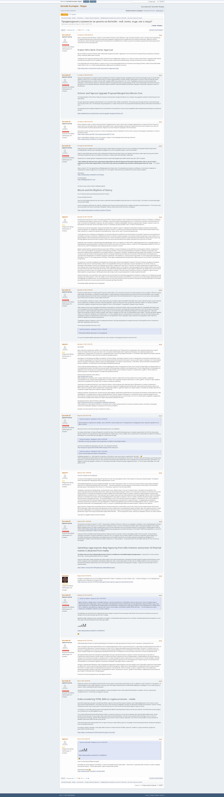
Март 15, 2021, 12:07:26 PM (83, 680)
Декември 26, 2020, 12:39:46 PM (84, 290)
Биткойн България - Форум (74, 6)
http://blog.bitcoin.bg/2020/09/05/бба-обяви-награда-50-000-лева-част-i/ (98, 447)
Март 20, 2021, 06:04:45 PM (83, 739)
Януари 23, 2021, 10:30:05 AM (84, 472)
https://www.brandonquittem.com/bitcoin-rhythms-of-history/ (94, 210)
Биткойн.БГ (66, 35)
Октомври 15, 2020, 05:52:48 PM (85, 75)
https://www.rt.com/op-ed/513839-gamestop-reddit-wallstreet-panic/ (96, 567)
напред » (159, 25)
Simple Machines (71, 795)
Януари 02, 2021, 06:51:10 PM (84, 415)
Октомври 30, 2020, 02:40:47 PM (85, 145)
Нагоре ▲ (162, 795)
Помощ (147, 795)
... (76, 30)
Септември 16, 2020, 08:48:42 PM (85, 34)
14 (87, 30)
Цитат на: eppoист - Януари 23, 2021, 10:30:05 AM (93, 598)
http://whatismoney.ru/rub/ (85, 376)
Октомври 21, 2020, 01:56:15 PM (85, 121)
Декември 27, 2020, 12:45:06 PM (84, 344)
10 (82, 30)
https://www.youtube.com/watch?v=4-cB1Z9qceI (91, 174)
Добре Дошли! (159, 10)
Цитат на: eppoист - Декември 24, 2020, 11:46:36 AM (93, 329)
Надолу (63, 30)
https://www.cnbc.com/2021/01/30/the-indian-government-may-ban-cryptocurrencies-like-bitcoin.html (105, 582)
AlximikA (65, 576)
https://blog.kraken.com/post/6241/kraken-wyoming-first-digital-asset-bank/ (98, 68)
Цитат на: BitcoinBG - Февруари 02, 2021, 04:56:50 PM (93, 742)
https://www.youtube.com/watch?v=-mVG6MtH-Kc (91, 630)
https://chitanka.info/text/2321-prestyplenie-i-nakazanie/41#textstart (96, 402)
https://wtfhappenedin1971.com (86, 179)
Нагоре (63, 778)
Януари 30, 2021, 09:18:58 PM (84, 575)
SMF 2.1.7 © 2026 (63, 795)
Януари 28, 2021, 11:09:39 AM (84, 521)
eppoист (65, 217)
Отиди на (137, 785)
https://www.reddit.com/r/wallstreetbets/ (97, 529)
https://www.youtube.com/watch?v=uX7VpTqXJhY (91, 139)
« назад (153, 25)
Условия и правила (154, 795)
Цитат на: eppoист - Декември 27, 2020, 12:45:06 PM (93, 419)
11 (83, 30)
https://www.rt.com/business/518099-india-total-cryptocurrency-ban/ (96, 732)
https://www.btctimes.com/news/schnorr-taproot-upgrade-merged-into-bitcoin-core (100, 113)
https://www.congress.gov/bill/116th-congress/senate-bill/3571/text (96, 134)
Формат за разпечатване (156, 30)
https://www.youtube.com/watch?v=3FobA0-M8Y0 (91, 771)
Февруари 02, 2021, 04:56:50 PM (84, 595)
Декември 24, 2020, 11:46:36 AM (84, 216)
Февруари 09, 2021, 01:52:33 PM (84, 640)
